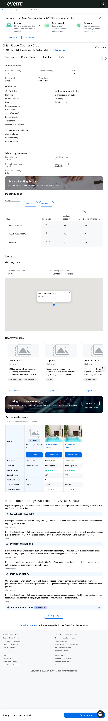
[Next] (105, 58)
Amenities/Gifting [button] (15, 379)
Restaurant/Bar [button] (90, 379)
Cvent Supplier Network (12, 635)
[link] (23, 350)
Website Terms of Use (63, 662)
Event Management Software (66, 635)
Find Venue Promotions (12, 641)
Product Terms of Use (63, 658)
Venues (12, 10)
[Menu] (3, 4)
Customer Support (10, 662)
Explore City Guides (10, 644)
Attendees (9, 200)
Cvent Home (7, 655)
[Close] (99, 18)
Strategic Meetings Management (67, 644)
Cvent (4, 10)
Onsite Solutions (9, 647)
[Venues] (103, 4)
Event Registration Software (66, 638)
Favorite (102, 47)
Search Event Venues (11, 638)
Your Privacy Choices (11, 665)
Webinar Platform (61, 651)
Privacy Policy (60, 655)
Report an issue (27, 625)
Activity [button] (49, 379)
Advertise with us (61, 665)
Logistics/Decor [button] (30, 379)
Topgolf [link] (50, 360)
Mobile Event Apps (61, 641)
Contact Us (7, 658)
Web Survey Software (63, 647)
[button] (18, 203)
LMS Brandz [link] (15, 360)
